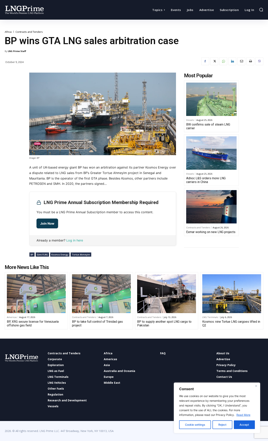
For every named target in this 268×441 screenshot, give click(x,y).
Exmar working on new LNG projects (210, 232)
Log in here (74, 240)
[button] (261, 9)
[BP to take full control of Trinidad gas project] (101, 293)
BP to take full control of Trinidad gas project (97, 323)
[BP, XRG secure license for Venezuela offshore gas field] (36, 293)
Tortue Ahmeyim (81, 254)
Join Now (47, 223)
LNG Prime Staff (17, 51)
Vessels (190, 120)
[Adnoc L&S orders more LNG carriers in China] (211, 153)
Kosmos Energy (59, 254)
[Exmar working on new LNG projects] (211, 206)
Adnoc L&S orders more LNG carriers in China (206, 180)
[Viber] (259, 61)
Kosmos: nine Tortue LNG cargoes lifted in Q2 (231, 323)
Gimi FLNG (42, 254)
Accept (244, 424)
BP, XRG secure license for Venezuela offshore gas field (33, 323)
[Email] (241, 61)
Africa (8, 32)
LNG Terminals (210, 317)
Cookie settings (195, 424)
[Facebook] (205, 61)
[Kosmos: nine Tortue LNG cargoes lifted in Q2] (231, 293)
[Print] (250, 61)
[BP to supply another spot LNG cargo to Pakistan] (166, 293)
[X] (214, 61)
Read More (243, 414)
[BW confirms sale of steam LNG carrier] (211, 99)
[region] (217, 408)
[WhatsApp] (223, 61)
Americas (12, 317)
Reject (222, 424)
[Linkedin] (232, 61)
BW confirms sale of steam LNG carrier (208, 126)
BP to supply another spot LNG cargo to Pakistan (164, 323)
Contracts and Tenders (29, 32)
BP (32, 254)
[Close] (256, 386)
